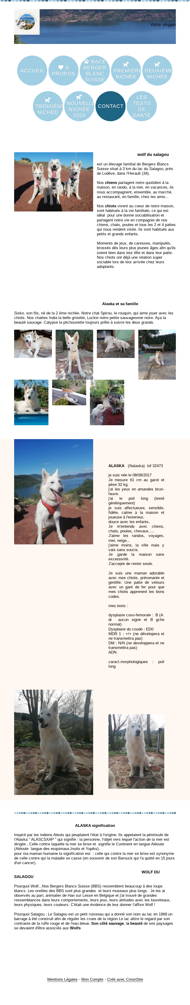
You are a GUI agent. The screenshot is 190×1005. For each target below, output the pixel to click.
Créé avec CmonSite (125, 979)
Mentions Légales (62, 979)
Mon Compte (92, 979)
